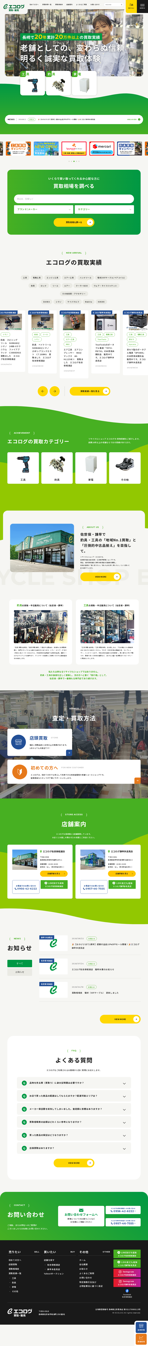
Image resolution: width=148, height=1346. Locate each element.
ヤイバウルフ (73, 301)
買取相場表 (59, 4)
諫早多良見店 (53, 1269)
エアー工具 (69, 277)
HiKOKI (101, 301)
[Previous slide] (43, 391)
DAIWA (46, 301)
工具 (25, 277)
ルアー (67, 285)
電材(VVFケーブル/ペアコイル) (111, 277)
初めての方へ (34, 4)
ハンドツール (85, 277)
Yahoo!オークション (54, 1273)
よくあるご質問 (81, 4)
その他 (15, 1291)
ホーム (82, 1260)
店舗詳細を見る (53, 873)
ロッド (44, 285)
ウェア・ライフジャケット (105, 285)
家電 (14, 1286)
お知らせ (19, 972)
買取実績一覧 (46, 4)
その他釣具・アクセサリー (74, 293)
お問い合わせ (95, 4)
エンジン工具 (52, 277)
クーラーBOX (82, 285)
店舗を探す (49, 1260)
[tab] (69, 161)
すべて (19, 963)
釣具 (33, 285)
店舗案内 (69, 4)
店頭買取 (13, 1264)
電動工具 (37, 277)
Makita (88, 301)
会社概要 (83, 1264)
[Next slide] (55, 391)
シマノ (59, 301)
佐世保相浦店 (53, 1264)
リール (56, 285)
